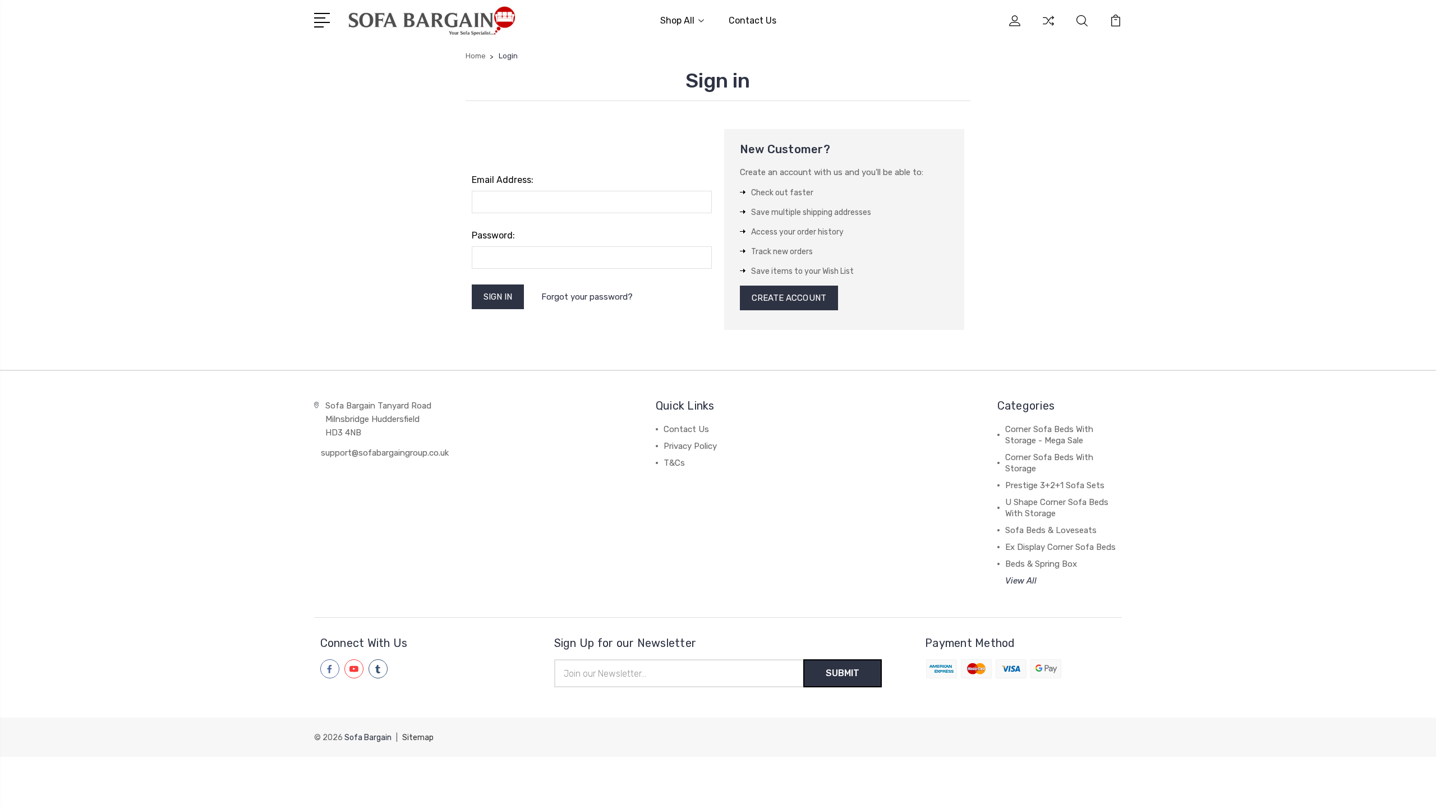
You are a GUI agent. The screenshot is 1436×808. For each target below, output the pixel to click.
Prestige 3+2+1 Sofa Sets (1054, 485)
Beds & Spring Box (1041, 564)
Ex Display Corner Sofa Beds (1060, 547)
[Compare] (1048, 27)
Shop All (677, 20)
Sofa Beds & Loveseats (1051, 530)
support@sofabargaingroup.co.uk (385, 453)
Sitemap (418, 737)
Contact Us (752, 20)
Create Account (789, 298)
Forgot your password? (587, 297)
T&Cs (674, 463)
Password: (493, 235)
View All (1021, 581)
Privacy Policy (690, 446)
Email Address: (502, 180)
